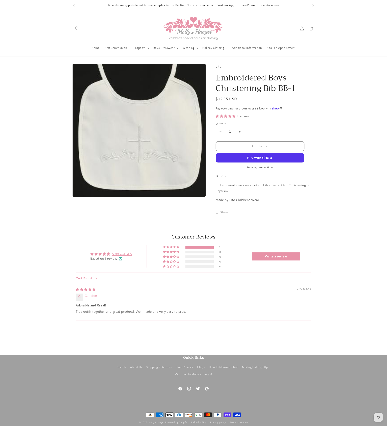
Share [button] (224, 212)
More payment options (260, 167)
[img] (86, 289)
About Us (136, 367)
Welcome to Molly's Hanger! (193, 374)
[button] (77, 28)
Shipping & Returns (159, 367)
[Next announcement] (313, 5)
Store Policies (184, 367)
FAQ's (201, 367)
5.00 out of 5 (122, 254)
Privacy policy (218, 422)
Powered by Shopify (176, 422)
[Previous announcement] (74, 5)
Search (121, 367)
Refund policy (198, 422)
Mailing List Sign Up (255, 367)
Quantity (221, 123)
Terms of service (239, 422)
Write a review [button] (276, 256)
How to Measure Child (223, 367)
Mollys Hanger (156, 422)
